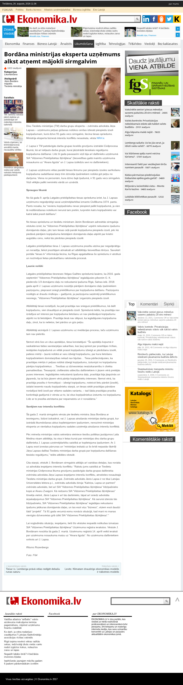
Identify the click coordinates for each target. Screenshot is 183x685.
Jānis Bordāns (11, 81)
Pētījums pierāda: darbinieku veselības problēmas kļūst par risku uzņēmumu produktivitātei (155, 31)
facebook (154, 19)
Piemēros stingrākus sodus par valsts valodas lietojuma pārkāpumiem (14, 171)
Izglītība (44, 35)
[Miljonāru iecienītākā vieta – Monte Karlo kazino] (175, 192)
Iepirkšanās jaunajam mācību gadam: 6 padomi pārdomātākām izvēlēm (47, 29)
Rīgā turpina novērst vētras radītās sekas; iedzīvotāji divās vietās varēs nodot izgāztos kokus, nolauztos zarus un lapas (23, 645)
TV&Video (135, 44)
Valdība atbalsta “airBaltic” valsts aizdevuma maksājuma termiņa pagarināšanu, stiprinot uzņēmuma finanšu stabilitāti (22, 623)
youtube (177, 19)
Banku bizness (33, 9)
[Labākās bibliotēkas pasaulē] (175, 202)
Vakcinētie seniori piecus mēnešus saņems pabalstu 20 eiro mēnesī (143, 111)
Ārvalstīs (66, 44)
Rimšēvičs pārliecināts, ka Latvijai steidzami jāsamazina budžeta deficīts (157, 355)
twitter (169, 19)
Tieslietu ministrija (13, 86)
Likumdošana (84, 44)
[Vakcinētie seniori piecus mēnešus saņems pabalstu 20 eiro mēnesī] (175, 115)
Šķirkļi (169, 304)
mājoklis (8, 84)
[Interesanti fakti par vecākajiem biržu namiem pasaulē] (175, 170)
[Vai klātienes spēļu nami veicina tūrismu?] (175, 159)
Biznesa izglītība (81, 9)
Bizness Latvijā (154, 36)
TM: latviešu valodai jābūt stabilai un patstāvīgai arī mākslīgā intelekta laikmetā (13, 119)
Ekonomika (12, 44)
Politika (19, 9)
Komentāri (149, 304)
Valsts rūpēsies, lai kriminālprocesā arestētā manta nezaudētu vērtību (13, 146)
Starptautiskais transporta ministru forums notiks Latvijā (155, 370)
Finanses (99, 35)
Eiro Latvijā (99, 9)
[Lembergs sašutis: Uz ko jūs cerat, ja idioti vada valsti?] (175, 148)
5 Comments (157, 362)
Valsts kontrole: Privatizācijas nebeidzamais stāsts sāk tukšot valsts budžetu (145, 124)
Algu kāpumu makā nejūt (139, 132)
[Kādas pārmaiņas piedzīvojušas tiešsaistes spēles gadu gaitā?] (175, 181)
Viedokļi (149, 44)
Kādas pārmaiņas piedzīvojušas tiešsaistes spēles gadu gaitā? (142, 176)
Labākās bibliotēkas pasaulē (140, 196)
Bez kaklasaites (168, 44)
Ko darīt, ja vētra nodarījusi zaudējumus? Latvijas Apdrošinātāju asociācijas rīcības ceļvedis (22, 635)
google (146, 19)
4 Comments (156, 377)
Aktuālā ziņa (34, 35)
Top (131, 304)
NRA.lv (100, 138)
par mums (174, 3)
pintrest (161, 19)
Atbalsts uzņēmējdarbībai (57, 9)
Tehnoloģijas (117, 44)
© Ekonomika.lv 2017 (46, 679)
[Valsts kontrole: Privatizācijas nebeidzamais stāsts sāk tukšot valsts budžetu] (175, 126)
